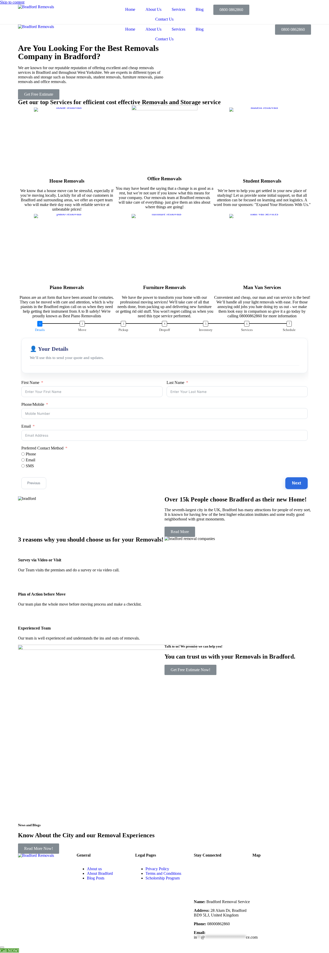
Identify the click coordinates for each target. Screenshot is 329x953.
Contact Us (164, 19)
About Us (153, 9)
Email (26, 426)
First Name (30, 382)
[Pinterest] (228, 882)
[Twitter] (228, 868)
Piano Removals (67, 287)
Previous (33, 483)
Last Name (175, 382)
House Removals (66, 181)
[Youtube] (214, 868)
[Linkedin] (214, 882)
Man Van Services (262, 287)
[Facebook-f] (200, 868)
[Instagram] (241, 868)
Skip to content (12, 2)
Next (296, 483)
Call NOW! (9, 950)
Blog (200, 9)
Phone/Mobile (32, 404)
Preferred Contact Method (42, 448)
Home (130, 9)
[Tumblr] (200, 882)
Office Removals (164, 178)
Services (178, 9)
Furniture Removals (164, 287)
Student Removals (262, 181)
